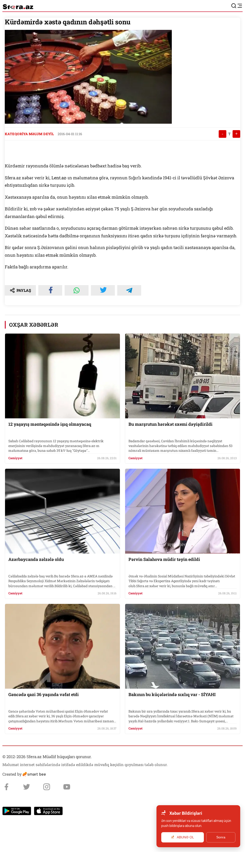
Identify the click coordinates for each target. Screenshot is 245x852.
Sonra (220, 837)
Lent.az (58, 178)
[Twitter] (26, 787)
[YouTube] (67, 787)
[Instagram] (47, 787)
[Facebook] (6, 787)
